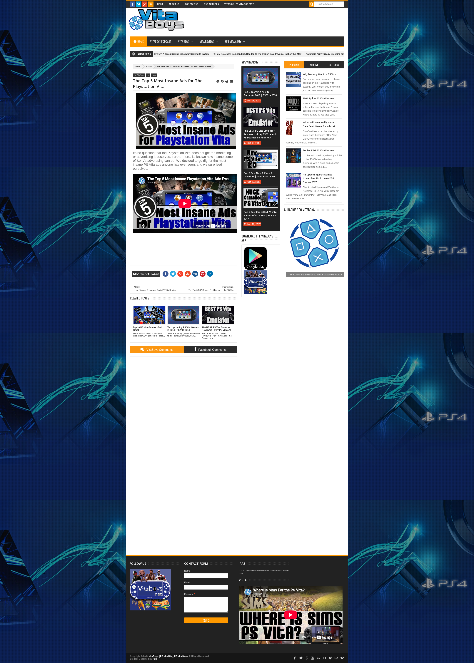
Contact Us (191, 4)
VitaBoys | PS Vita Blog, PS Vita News (168, 656)
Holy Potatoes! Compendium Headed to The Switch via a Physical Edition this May (209, 54)
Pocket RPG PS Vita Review (318, 150)
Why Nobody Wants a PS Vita (319, 74)
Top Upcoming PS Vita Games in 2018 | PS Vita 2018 (260, 93)
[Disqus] (183, 405)
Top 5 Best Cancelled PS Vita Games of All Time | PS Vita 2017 (260, 215)
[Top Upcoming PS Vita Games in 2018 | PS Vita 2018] (260, 72)
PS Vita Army (139, 75)
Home (160, 4)
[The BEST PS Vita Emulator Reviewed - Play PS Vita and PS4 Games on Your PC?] (260, 111)
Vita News (184, 41)
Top (148, 75)
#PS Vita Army (233, 41)
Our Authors (211, 4)
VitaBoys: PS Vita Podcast (239, 4)
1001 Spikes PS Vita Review (318, 98)
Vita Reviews (207, 41)
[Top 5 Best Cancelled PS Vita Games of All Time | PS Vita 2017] (260, 192)
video (149, 66)
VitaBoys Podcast (160, 41)
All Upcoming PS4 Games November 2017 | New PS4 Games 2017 (318, 178)
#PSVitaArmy (249, 62)
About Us (174, 4)
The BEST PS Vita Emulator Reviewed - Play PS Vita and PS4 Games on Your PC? (259, 134)
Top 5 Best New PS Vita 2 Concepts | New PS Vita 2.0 (259, 174)
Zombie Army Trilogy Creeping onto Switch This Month (287, 54)
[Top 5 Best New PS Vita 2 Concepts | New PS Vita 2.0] (260, 153)
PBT (155, 659)
